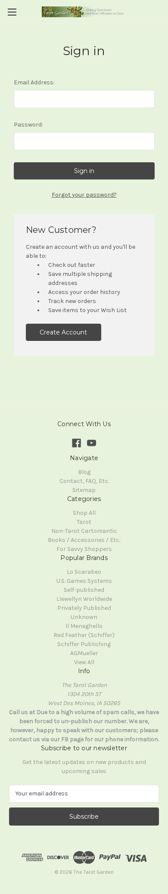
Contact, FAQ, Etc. (84, 481)
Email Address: (34, 82)
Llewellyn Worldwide (84, 599)
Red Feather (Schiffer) (84, 635)
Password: (28, 124)
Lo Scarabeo (84, 571)
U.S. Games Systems (84, 581)
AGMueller (84, 653)
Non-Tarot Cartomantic (84, 531)
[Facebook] (76, 443)
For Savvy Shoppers (84, 549)
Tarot (84, 522)
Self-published (84, 590)
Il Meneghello (84, 626)
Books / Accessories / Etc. (84, 540)
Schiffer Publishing (84, 644)
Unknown (84, 617)
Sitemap (84, 490)
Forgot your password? (84, 194)
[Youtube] (91, 443)
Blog (84, 472)
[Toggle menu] (12, 12)
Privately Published (84, 608)
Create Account (63, 332)
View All (84, 662)
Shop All (84, 513)
